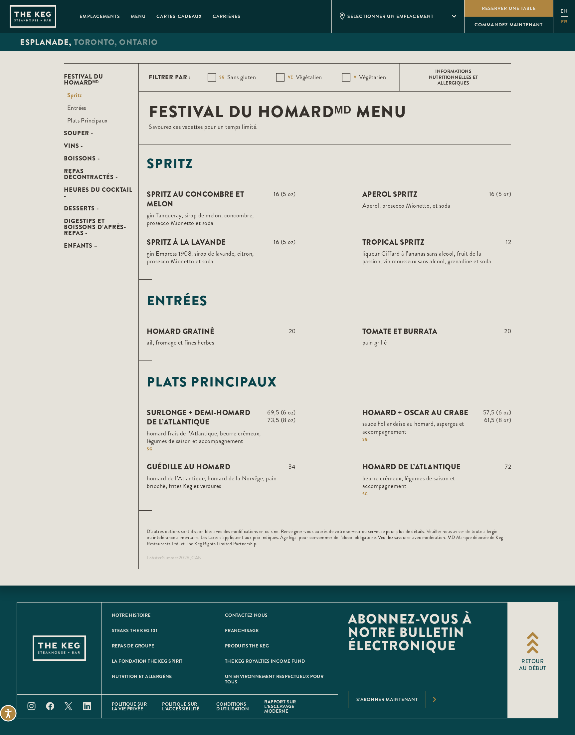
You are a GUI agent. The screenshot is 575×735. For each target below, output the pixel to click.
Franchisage (242, 630)
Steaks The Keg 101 (134, 630)
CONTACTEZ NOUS (246, 615)
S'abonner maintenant (387, 699)
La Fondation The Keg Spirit (147, 661)
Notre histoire (131, 615)
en (564, 11)
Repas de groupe (133, 645)
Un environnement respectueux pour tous (274, 679)
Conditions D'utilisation (232, 706)
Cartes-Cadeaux (179, 16)
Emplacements (100, 16)
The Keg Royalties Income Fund (265, 661)
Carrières (227, 16)
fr (564, 21)
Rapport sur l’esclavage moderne (280, 706)
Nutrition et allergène (142, 676)
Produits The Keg (247, 645)
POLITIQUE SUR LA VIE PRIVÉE (129, 706)
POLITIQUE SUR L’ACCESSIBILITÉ (180, 706)
